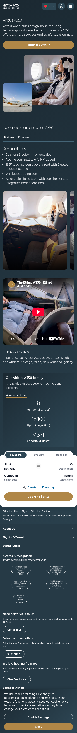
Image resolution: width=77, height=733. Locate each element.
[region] (38, 711)
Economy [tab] (23, 137)
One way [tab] (39, 455)
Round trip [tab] (16, 455)
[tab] (18, 465)
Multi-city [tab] (61, 455)
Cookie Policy (59, 701)
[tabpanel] (38, 208)
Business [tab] (9, 137)
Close (38, 727)
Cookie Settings (38, 717)
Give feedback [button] (16, 679)
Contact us (14, 630)
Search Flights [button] (38, 497)
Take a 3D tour (50, 45)
